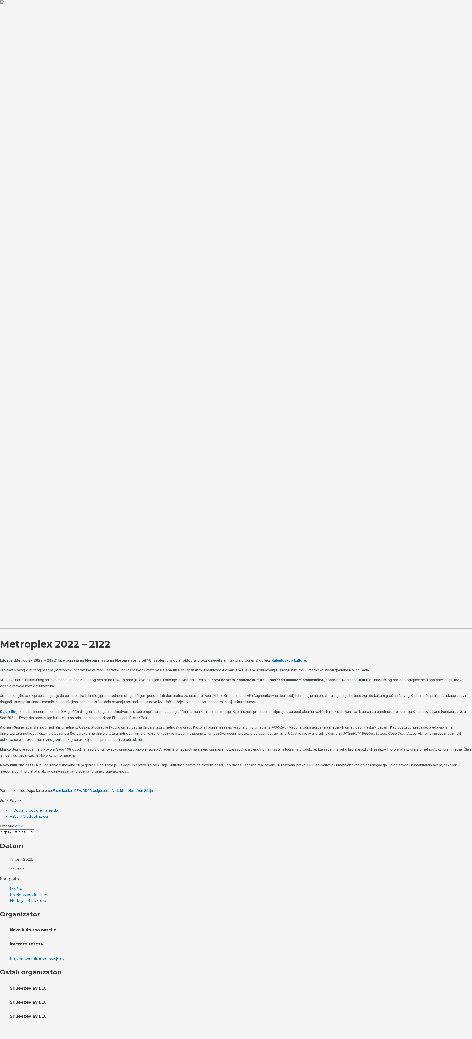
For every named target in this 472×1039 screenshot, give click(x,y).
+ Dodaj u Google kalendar (34, 810)
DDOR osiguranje (96, 791)
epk (19, 826)
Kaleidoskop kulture (289, 660)
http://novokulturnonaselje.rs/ (37, 958)
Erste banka (62, 791)
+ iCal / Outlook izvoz (29, 816)
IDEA (77, 791)
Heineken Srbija (140, 791)
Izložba (16, 888)
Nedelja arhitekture (28, 900)
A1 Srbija (118, 791)
